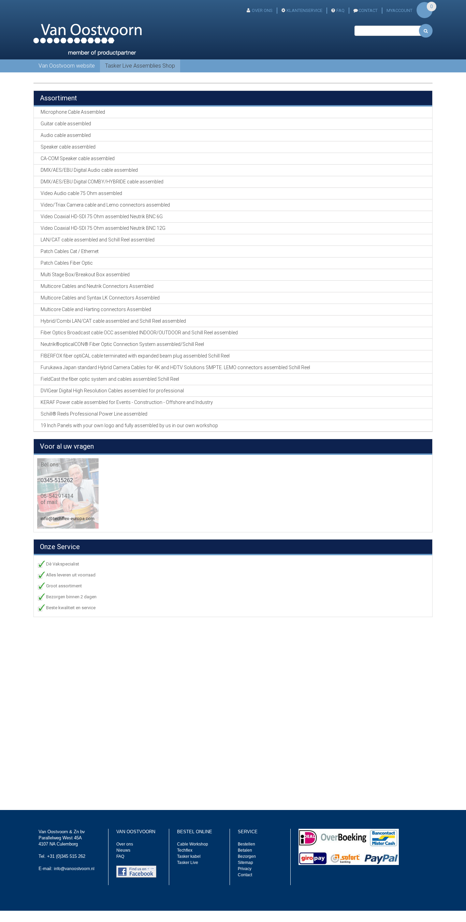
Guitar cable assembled (66, 123)
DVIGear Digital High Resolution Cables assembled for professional (112, 390)
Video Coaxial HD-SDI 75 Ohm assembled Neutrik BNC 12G (103, 228)
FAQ (340, 10)
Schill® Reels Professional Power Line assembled (94, 414)
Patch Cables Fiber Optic (67, 263)
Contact (245, 874)
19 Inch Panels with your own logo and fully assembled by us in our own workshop (129, 425)
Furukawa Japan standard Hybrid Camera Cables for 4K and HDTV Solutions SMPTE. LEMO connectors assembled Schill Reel (175, 367)
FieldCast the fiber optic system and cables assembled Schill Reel (110, 379)
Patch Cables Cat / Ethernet (70, 251)
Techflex (184, 850)
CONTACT (368, 10)
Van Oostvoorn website (67, 65)
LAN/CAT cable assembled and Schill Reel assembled (98, 239)
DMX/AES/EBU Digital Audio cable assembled (89, 170)
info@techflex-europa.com (67, 518)
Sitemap (245, 862)
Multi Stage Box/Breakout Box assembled (85, 274)
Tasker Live (187, 862)
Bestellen (246, 844)
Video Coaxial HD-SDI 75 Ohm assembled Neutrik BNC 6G (102, 216)
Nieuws (123, 850)
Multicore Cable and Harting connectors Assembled (96, 309)
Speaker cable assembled (68, 147)
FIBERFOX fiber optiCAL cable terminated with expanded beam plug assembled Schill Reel (135, 356)
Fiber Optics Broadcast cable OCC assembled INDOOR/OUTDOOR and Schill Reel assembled (139, 332)
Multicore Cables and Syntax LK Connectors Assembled (100, 298)
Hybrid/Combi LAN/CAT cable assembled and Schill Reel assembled (113, 321)
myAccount (399, 10)
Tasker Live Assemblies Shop (140, 65)
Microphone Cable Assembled (73, 112)
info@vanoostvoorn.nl (74, 868)
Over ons (262, 10)
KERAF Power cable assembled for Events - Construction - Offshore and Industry (127, 402)
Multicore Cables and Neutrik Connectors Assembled (97, 286)
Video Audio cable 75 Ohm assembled (81, 193)
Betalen (245, 850)
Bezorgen (247, 856)
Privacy (244, 868)
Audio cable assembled (66, 135)
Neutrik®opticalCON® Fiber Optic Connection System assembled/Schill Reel (122, 344)
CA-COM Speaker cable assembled (78, 158)
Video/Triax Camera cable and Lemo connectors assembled (105, 205)
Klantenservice (304, 10)
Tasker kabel (189, 856)
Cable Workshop (192, 844)
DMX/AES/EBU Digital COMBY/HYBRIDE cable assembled (102, 181)
